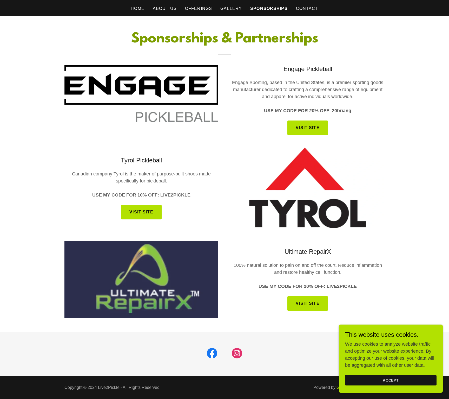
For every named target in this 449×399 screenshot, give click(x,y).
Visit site (141, 212)
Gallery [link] (231, 8)
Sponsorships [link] (269, 8)
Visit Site (307, 127)
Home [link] (137, 8)
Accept (391, 380)
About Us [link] (165, 8)
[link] (212, 354)
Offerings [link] (198, 8)
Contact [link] (307, 8)
